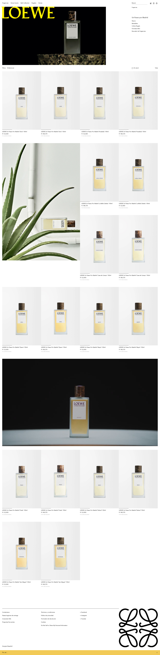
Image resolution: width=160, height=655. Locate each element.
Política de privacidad (47, 615)
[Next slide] (79, 202)
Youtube (83, 619)
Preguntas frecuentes (8, 622)
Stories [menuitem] (40, 3)
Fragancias (134, 7)
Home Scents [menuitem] (14, 3)
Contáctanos (5, 612)
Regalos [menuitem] (34, 3)
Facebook (84, 612)
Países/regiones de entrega (10, 615)
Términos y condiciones (48, 612)
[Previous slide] (3, 202)
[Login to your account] (151, 3)
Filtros (4, 68)
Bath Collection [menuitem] (25, 3)
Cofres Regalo (136, 26)
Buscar (134, 3)
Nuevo (134, 21)
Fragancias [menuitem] (5, 3)
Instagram (84, 615)
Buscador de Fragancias (139, 31)
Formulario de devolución (48, 619)
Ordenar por (10, 68)
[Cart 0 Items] (157, 3)
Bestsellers (135, 23)
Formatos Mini (136, 28)
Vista (156, 68)
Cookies (43, 622)
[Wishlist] (154, 3)
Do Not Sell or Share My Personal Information (54, 625)
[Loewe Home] (28, 12)
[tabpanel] (41, 201)
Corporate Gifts (6, 619)
